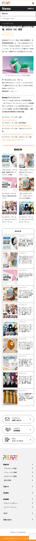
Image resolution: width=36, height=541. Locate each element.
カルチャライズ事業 (10, 476)
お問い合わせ (7, 520)
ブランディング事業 (10, 468)
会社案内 (6, 493)
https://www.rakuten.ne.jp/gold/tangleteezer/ (16, 126)
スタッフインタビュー (11, 503)
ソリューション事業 (10, 472)
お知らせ (6, 486)
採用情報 (6, 499)
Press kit (13, 532)
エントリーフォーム (10, 507)
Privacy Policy (22, 532)
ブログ (5, 513)
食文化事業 (7, 480)
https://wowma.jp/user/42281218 (13, 140)
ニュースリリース (7, 23)
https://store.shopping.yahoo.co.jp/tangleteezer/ (17, 134)
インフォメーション (8, 18)
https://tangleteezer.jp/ (9, 120)
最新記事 (5, 14)
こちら (15, 91)
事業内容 (6, 464)
